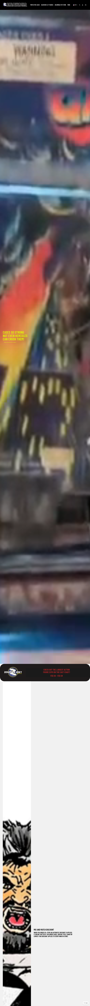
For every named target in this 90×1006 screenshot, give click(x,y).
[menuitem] (35, 4)
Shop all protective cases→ (10, 342)
